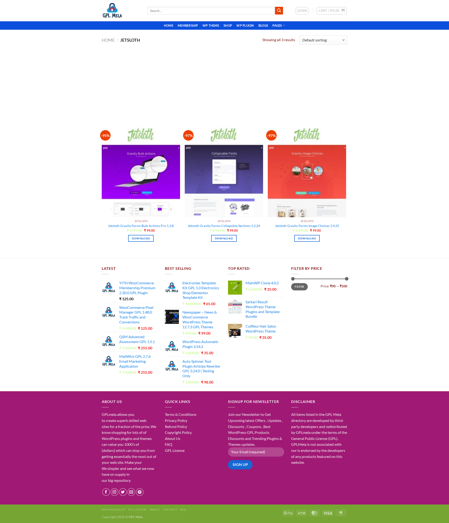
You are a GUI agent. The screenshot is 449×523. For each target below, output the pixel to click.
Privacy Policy (176, 420)
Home (168, 25)
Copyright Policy (178, 432)
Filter (299, 286)
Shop (228, 25)
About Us (172, 438)
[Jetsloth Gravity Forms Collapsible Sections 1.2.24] (224, 170)
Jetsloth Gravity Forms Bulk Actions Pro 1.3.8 (141, 226)
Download (141, 238)
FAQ (168, 444)
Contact (170, 509)
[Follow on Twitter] (123, 492)
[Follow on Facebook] (106, 492)
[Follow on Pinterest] (140, 492)
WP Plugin (245, 25)
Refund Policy (176, 426)
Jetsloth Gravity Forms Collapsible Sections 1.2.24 (224, 226)
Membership (188, 25)
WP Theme (211, 25)
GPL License (175, 450)
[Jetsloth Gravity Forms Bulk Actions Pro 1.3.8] (141, 170)
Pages (277, 25)
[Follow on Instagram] (114, 492)
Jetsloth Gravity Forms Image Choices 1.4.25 (307, 226)
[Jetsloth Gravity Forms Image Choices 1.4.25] (307, 170)
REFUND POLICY (114, 509)
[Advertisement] (224, 81)
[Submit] (279, 11)
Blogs (263, 25)
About (155, 509)
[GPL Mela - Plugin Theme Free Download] (121, 10)
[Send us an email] (131, 492)
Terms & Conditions (180, 414)
